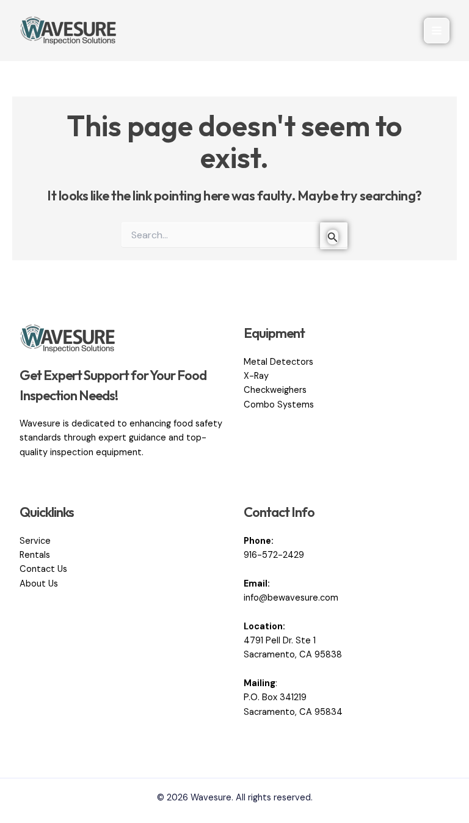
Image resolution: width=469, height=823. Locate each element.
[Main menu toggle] (436, 30)
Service (35, 541)
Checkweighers (275, 390)
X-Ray (256, 376)
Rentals (35, 555)
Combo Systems (279, 405)
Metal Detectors (278, 362)
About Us (39, 584)
